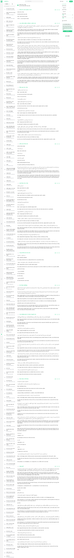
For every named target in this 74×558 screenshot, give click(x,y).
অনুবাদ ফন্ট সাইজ (64, 16)
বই (12, 4)
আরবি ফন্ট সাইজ (64, 13)
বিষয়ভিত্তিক (7, 4)
